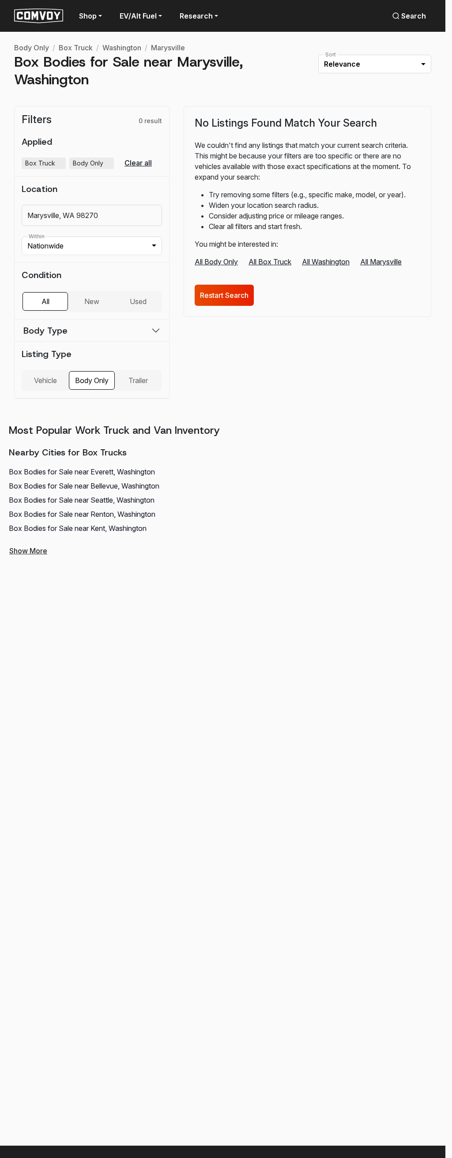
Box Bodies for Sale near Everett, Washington (82, 471)
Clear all (138, 163)
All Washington (326, 261)
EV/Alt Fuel (138, 15)
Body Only (31, 47)
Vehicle (45, 380)
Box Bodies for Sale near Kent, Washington (78, 528)
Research (196, 15)
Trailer (138, 380)
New (91, 301)
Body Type (45, 330)
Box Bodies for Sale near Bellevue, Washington (84, 485)
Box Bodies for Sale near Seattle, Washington (81, 500)
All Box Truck (270, 261)
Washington (121, 47)
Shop (88, 15)
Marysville (168, 47)
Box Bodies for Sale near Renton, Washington (82, 514)
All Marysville (381, 261)
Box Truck (76, 47)
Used (138, 301)
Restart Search (224, 295)
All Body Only (216, 261)
